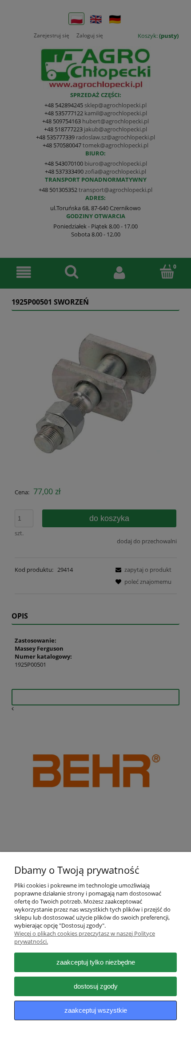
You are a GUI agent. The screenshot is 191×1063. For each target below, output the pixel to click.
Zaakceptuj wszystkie (95, 1010)
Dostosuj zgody (96, 986)
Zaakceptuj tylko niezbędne (95, 962)
